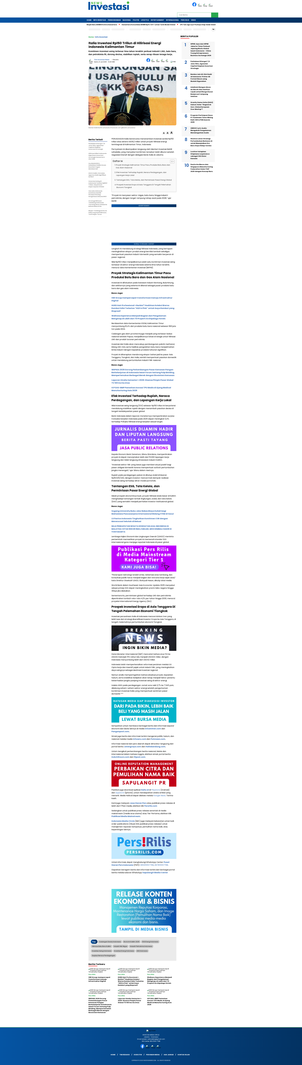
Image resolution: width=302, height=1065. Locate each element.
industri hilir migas (120, 946)
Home (89, 20)
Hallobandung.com (155, 746)
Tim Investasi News (101, 60)
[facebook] (194, 6)
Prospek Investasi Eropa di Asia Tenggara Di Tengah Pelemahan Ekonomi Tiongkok (143, 186)
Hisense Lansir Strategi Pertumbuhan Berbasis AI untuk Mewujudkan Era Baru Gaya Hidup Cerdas (201, 142)
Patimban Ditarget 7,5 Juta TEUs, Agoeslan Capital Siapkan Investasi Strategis (202, 64)
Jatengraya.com (132, 746)
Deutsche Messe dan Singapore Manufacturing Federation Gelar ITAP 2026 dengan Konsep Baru (202, 168)
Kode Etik (138, 1055)
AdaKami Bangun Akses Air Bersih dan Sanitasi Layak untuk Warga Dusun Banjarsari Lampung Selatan (202, 91)
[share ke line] (168, 61)
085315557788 (147, 865)
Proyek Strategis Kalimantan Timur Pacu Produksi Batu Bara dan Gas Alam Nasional (143, 166)
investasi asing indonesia (101, 951)
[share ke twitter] (153, 61)
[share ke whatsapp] (158, 61)
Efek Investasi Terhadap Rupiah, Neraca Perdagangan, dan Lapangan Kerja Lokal (141, 173)
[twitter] (200, 6)
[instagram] (205, 6)
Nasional (127, 20)
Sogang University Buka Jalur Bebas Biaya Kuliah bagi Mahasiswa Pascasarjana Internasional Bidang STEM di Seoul (142, 512)
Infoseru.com (139, 739)
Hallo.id (145, 789)
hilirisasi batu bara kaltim (101, 946)
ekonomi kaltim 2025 (131, 942)
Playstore (155, 789)
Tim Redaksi (125, 1055)
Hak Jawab (169, 1055)
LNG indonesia (142, 951)
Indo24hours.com (120, 757)
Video (193, 20)
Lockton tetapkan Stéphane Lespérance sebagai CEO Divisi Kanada (200, 155)
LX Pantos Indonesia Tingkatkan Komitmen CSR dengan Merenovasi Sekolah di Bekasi (139, 520)
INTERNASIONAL (172, 20)
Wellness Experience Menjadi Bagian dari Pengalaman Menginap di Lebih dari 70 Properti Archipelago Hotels (138, 317)
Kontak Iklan (184, 1055)
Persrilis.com (150, 806)
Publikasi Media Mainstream (125, 816)
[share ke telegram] (163, 61)
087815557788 (161, 865)
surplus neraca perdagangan (103, 955)
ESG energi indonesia (150, 942)
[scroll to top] (291, 1061)
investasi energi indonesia (124, 951)
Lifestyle (145, 20)
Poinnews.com (158, 739)
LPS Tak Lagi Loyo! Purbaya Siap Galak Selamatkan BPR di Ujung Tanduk (179, 25)
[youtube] (211, 6)
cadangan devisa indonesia (110, 942)
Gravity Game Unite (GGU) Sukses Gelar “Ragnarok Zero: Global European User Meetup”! (202, 105)
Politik (136, 20)
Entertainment (157, 20)
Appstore (119, 792)
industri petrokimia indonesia (141, 946)
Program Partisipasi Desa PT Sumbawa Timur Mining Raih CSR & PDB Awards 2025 (202, 118)
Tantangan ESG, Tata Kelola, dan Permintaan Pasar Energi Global (144, 180)
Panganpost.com (120, 731)
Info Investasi (99, 20)
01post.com (139, 757)
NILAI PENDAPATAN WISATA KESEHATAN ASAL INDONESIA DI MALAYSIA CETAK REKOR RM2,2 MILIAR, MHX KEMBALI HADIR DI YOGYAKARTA (141, 529)
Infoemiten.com (153, 728)
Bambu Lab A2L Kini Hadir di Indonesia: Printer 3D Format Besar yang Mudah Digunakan (201, 77)
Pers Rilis (185, 20)
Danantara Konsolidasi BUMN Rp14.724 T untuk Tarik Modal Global (119, 25)
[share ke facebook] (148, 61)
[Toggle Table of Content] (171, 162)
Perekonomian (114, 20)
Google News (159, 795)
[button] (163, 133)
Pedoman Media (153, 1055)
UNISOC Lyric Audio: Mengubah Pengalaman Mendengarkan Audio (201, 130)
